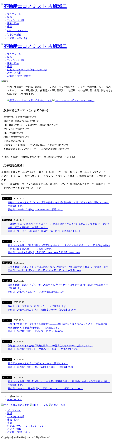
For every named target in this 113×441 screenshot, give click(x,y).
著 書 (9, 26)
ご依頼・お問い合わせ (19, 38)
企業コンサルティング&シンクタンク (26, 426)
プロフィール (14, 14)
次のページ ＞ (14, 399)
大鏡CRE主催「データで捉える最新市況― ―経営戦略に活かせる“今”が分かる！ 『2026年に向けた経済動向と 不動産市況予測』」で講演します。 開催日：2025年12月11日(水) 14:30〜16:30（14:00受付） (59, 327)
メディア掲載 (14, 35)
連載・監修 (13, 23)
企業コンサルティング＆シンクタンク (27, 69)
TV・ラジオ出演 (15, 20)
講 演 (9, 17)
